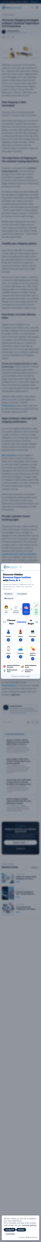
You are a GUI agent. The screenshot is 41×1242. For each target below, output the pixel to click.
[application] (20, 1227)
